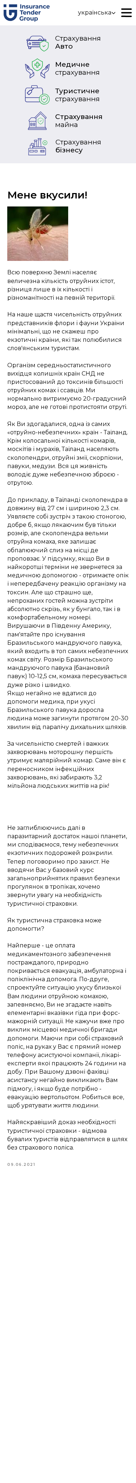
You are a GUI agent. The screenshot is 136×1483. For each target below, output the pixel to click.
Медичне (77, 68)
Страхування (79, 120)
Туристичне (77, 95)
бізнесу (78, 146)
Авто (78, 42)
